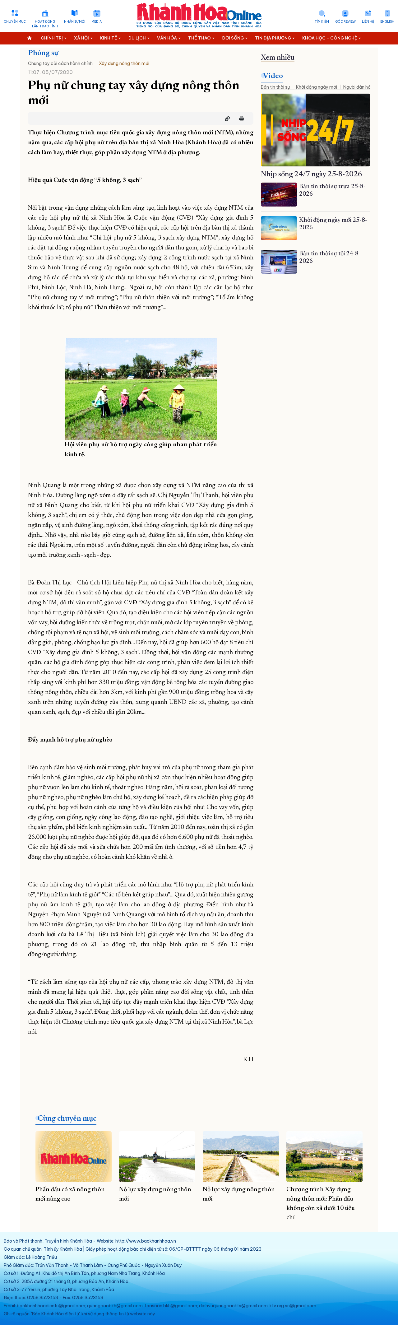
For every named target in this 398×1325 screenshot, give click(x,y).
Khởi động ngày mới (316, 87)
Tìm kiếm (322, 22)
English (387, 22)
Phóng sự (43, 53)
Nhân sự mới (74, 22)
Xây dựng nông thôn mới (124, 63)
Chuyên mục (15, 22)
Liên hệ (368, 22)
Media (96, 22)
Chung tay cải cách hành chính (60, 63)
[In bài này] (240, 119)
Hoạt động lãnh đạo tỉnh (45, 24)
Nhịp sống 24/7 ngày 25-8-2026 (311, 174)
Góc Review (345, 22)
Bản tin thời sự (275, 87)
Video (273, 76)
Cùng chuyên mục (67, 1119)
